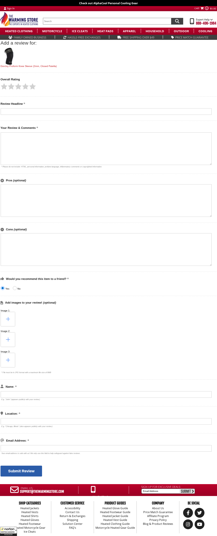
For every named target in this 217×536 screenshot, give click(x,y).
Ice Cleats (30, 531)
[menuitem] (18, 31)
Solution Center (73, 524)
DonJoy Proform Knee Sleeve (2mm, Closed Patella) (29, 66)
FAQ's (72, 528)
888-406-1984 (206, 23)
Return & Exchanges (72, 516)
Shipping (72, 520)
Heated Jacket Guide (115, 516)
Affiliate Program (158, 516)
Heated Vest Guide (115, 520)
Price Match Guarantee (158, 512)
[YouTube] (199, 525)
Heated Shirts (29, 516)
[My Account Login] (5, 8)
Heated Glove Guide (115, 508)
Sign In (11, 8)
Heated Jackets (29, 508)
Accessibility (72, 508)
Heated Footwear (30, 524)
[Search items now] (177, 21)
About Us (158, 508)
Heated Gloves (30, 520)
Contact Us (72, 512)
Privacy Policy (158, 520)
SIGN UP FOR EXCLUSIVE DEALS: (161, 487)
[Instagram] (188, 525)
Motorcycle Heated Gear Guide (115, 528)
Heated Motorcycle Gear (29, 528)
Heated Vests (29, 512)
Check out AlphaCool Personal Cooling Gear (108, 3)
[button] (8, 531)
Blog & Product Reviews (158, 524)
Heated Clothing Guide (115, 524)
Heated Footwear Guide (115, 512)
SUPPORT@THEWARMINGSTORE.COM (42, 492)
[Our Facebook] (188, 513)
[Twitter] (199, 513)
